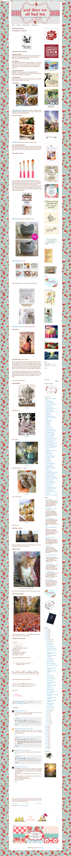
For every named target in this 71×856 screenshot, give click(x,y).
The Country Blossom (50, 463)
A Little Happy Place (49, 402)
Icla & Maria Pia (49, 427)
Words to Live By (26, 25)
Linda (16, 710)
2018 (47, 729)
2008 (47, 746)
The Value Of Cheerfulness (51, 491)
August (48, 711)
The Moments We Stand (50, 488)
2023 (47, 634)
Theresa (47, 449)
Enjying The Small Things (51, 442)
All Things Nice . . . (51, 644)
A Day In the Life (49, 453)
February (49, 722)
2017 (47, 731)
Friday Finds (48, 546)
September (49, 709)
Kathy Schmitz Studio (50, 433)
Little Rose (47, 424)
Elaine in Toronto (19, 728)
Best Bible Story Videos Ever (51, 472)
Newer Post (14, 803)
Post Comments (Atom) (23, 805)
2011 (47, 741)
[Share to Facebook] (31, 701)
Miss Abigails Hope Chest (51, 438)
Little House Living (49, 457)
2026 (47, 629)
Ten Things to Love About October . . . (52, 695)
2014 (47, 736)
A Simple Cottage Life (50, 456)
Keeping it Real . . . (51, 660)
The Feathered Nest (49, 429)
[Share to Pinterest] (32, 701)
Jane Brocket (48, 460)
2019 (47, 727)
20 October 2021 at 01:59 (28, 728)
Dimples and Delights (50, 473)
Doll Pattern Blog (49, 475)
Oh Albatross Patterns (50, 416)
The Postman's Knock (50, 447)
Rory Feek (47, 423)
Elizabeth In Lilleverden (50, 476)
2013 (47, 738)
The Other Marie (49, 490)
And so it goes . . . (50, 658)
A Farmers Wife (48, 454)
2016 (47, 732)
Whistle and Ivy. (16, 219)
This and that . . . (50, 680)
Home (13, 25)
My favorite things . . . (51, 678)
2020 (47, 725)
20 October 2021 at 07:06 (25, 750)
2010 (47, 743)
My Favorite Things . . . (52, 648)
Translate (54, 365)
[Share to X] (30, 701)
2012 (47, 739)
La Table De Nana (49, 479)
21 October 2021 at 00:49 (30, 739)
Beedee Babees (48, 470)
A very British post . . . (50, 518)
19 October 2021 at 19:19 (23, 710)
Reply (16, 715)
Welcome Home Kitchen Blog (50, 399)
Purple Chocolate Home (50, 430)
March (48, 720)
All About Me (34, 25)
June (48, 715)
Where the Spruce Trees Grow (50, 418)
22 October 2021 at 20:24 (23, 766)
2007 (47, 748)
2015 (47, 734)
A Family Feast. (15, 142)
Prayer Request (50, 693)
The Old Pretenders (49, 432)
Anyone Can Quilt (49, 436)
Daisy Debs (17, 750)
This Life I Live (48, 462)
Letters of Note (48, 465)
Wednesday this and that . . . (52, 666)
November (49, 641)
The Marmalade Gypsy (50, 439)
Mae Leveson (48, 426)
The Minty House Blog (50, 487)
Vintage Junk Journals (50, 408)
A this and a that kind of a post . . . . (51, 528)
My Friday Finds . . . (49, 563)
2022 (47, 636)
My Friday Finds (49, 499)
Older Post (39, 803)
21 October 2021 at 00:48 (30, 720)
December (49, 639)
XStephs (47, 493)
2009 (47, 744)
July (48, 713)
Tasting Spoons (49, 485)
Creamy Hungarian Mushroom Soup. (21, 110)
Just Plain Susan (49, 405)
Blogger (41, 847)
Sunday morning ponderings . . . (50, 704)
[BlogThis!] (29, 701)
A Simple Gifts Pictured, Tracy (50, 469)
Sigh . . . (48, 673)
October (48, 643)
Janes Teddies (48, 420)
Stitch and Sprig (49, 407)
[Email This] (28, 701)
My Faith (18, 25)
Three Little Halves (49, 435)
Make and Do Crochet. (17, 326)
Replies (17, 718)
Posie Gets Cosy (49, 484)
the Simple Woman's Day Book (21, 703)
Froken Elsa (48, 421)
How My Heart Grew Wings (51, 478)
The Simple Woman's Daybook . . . (50, 538)
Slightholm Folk (49, 410)
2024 (47, 633)
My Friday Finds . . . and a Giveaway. (51, 509)
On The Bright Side (49, 481)
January (48, 723)
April (48, 718)
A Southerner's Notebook (51, 404)
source (26, 407)
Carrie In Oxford (49, 441)
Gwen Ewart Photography (51, 445)
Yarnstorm (47, 459)
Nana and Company (49, 444)
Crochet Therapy (16, 261)
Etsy (36, 283)
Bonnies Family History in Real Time (51, 451)
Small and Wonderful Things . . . (51, 656)
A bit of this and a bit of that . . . (52, 650)
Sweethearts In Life (49, 466)
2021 (47, 638)
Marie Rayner (21, 720)
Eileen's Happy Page (49, 411)
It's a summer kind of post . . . (51, 556)
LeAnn (16, 766)
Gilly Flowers (48, 414)
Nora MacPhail (48, 401)
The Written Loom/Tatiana (51, 494)
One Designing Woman (50, 482)
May (48, 716)
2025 (47, 631)
